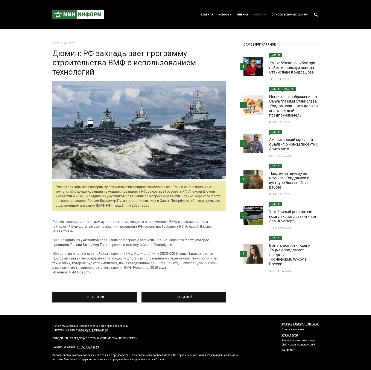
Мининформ (78, 14)
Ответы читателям (292, 329)
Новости (224, 14)
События (259, 14)
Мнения (242, 14)
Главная (207, 14)
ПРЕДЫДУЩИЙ (94, 295)
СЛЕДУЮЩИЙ (184, 295)
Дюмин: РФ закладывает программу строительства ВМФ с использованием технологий (124, 63)
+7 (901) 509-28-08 (88, 346)
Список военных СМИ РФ (290, 14)
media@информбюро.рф (93, 330)
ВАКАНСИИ (288, 350)
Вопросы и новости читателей (300, 323)
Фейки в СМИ (289, 334)
